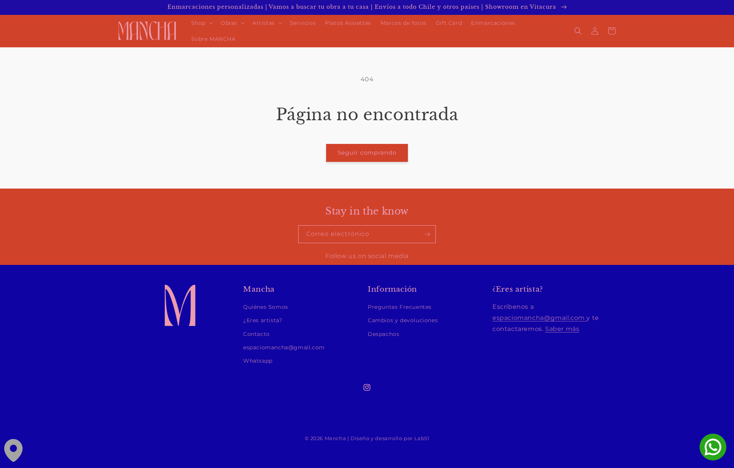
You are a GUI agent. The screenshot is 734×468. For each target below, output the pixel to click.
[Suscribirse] (427, 234)
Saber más (562, 328)
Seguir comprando (367, 152)
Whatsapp (258, 360)
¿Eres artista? (262, 320)
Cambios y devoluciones (403, 320)
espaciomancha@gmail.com (284, 347)
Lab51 (422, 438)
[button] (201, 23)
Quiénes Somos (265, 306)
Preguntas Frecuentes (400, 306)
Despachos (383, 334)
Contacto (256, 334)
